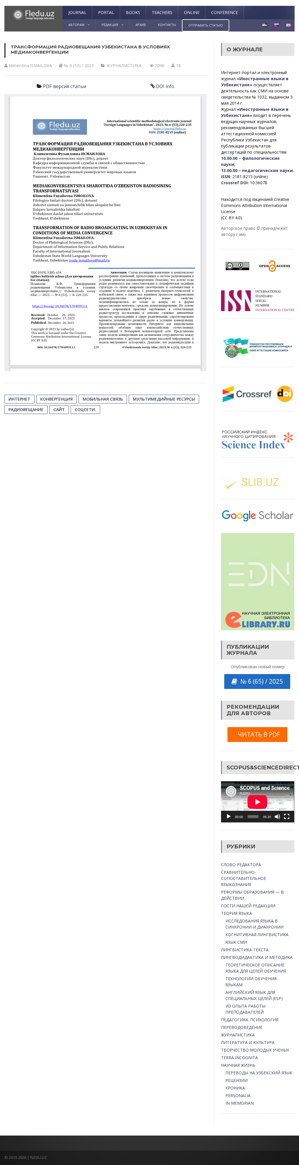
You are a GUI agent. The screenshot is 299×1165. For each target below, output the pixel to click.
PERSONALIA (238, 1095)
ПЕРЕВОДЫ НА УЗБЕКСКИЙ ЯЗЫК (258, 1072)
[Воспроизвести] (229, 817)
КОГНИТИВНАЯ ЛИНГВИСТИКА (256, 934)
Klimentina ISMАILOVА (30, 65)
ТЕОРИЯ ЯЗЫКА (236, 913)
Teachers (162, 12)
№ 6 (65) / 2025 (260, 681)
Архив (140, 24)
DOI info (165, 86)
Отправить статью (205, 25)
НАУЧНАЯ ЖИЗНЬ (238, 1065)
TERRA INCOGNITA (239, 1057)
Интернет (19, 399)
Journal (77, 12)
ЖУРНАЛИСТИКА (123, 65)
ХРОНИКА (235, 1088)
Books (133, 12)
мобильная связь (103, 399)
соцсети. (85, 409)
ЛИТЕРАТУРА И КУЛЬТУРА (247, 1042)
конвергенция (56, 399)
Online (191, 12)
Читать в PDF (257, 734)
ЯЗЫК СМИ (236, 942)
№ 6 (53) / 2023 (79, 65)
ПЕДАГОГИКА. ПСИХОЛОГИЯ (249, 1019)
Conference (224, 12)
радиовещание (26, 409)
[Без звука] (277, 817)
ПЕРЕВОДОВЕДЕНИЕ (242, 1027)
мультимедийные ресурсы (164, 399)
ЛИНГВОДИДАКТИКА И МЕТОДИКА (257, 957)
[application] (257, 801)
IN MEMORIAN (239, 1103)
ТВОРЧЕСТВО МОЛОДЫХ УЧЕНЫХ (255, 1050)
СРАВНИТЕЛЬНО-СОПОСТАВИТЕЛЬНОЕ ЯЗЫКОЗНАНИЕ (243, 878)
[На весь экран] (287, 817)
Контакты (167, 24)
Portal (106, 12)
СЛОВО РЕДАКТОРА (241, 864)
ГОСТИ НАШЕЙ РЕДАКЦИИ (248, 905)
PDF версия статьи (64, 86)
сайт (59, 409)
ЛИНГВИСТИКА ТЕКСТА (245, 949)
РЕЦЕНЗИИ (236, 1080)
